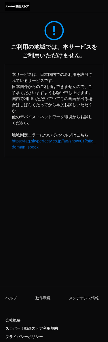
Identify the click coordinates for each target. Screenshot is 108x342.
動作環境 (42, 297)
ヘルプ (11, 297)
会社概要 (12, 320)
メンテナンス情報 (84, 297)
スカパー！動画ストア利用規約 (31, 328)
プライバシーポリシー (24, 336)
